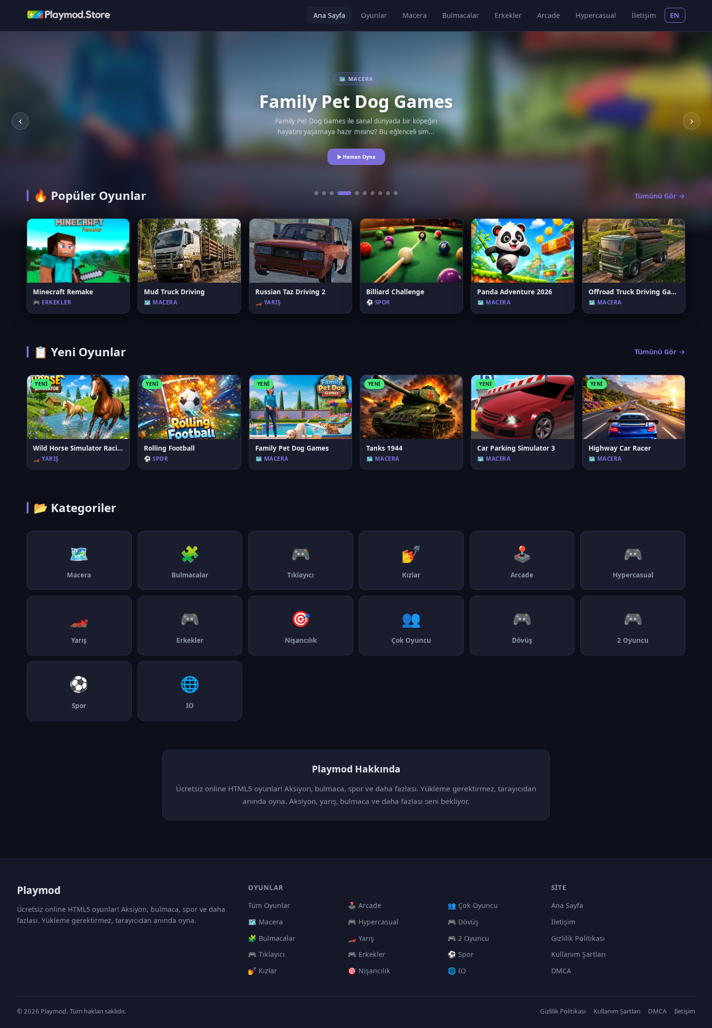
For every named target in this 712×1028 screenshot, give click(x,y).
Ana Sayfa (329, 15)
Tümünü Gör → (660, 195)
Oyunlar (374, 15)
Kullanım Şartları (578, 954)
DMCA (561, 970)
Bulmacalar (460, 15)
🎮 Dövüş (463, 921)
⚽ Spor (461, 954)
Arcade (548, 15)
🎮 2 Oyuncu (468, 938)
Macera (414, 15)
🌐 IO (457, 970)
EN (675, 15)
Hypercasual (595, 15)
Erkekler (508, 15)
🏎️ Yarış (361, 938)
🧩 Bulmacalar (271, 938)
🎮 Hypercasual (373, 921)
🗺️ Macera (265, 921)
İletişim (644, 15)
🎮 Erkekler (367, 954)
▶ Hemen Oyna (356, 156)
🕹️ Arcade (364, 905)
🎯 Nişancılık (369, 970)
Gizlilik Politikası (578, 938)
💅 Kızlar (262, 970)
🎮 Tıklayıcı (266, 954)
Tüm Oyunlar (269, 905)
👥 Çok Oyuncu (473, 905)
